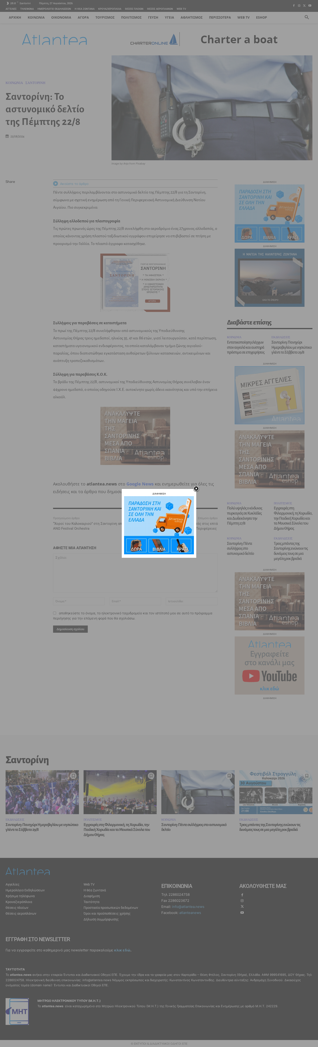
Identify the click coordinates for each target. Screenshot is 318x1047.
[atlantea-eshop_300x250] (159, 553)
